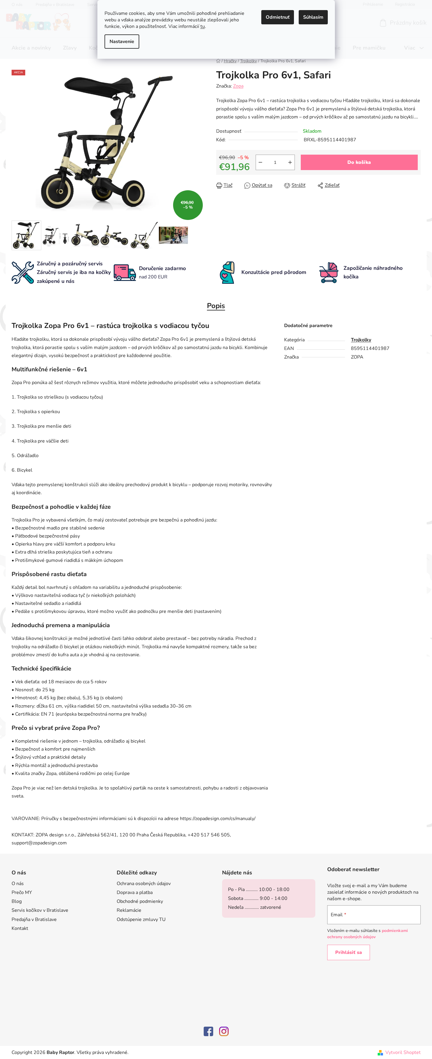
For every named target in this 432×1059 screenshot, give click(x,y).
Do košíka (359, 162)
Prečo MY (22, 892)
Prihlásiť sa (348, 952)
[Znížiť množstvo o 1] (260, 162)
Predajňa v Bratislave (34, 919)
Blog (17, 901)
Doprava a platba (135, 892)
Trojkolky (361, 340)
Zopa (238, 86)
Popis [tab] (216, 305)
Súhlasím (313, 17)
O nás (18, 883)
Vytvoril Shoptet (403, 1052)
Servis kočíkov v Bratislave (40, 910)
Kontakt (20, 928)
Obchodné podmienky (140, 901)
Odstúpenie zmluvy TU (141, 919)
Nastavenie (122, 41)
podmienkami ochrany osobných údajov (367, 933)
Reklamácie (129, 910)
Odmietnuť (277, 17)
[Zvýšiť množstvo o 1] (290, 162)
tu (202, 26)
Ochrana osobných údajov (144, 883)
